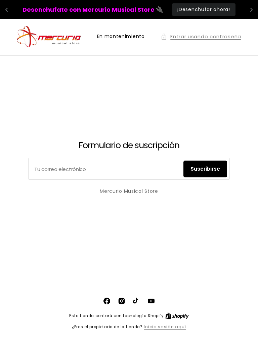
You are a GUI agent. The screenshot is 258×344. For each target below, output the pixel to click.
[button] (201, 36)
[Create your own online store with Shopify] (177, 315)
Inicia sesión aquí (165, 327)
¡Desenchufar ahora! (203, 9)
